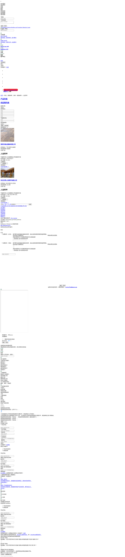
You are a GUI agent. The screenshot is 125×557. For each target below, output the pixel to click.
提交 (2, 404)
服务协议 (3, 212)
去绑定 (8, 444)
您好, (2, 60)
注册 (7, 67)
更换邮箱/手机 (8, 554)
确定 (2, 25)
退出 (2, 64)
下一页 (9, 204)
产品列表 (4, 99)
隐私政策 (3, 215)
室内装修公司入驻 (22, 206)
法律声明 (3, 213)
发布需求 (3, 62)
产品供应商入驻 (5, 206)
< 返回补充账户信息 (5, 474)
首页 (4, 70)
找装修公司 (7, 77)
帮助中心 (5, 91)
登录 (2, 65)
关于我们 (3, 207)
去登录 (2, 554)
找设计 (5, 74)
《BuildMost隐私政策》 (36, 534)
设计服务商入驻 (13, 206)
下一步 (2, 406)
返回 (2, 421)
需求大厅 (6, 86)
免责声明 (3, 210)
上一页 (4, 204)
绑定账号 (13, 474)
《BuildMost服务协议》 (22, 534)
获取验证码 (3, 435)
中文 (6, 28)
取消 (5, 25)
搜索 (2, 125)
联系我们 (3, 209)
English (2, 28)
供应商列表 (5, 103)
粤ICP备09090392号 (5, 225)
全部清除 (6, 125)
